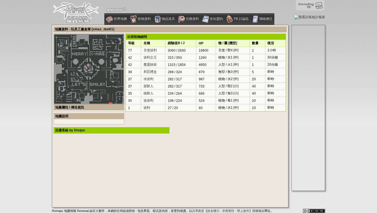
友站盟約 (216, 19)
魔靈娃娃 (150, 64)
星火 (95, 210)
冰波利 (148, 79)
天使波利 (150, 50)
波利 (147, 108)
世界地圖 (120, 19)
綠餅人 (148, 93)
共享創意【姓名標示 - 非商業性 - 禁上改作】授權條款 (228, 210)
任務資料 (192, 19)
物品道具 (168, 19)
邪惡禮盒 (150, 72)
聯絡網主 (266, 19)
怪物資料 (144, 19)
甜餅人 (148, 86)
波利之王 (150, 57)
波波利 (148, 100)
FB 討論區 (241, 19)
